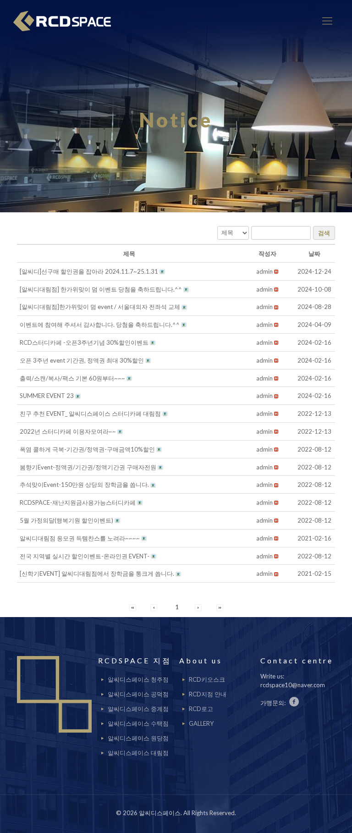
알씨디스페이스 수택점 (138, 723)
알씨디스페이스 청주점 (138, 679)
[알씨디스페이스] (65, 20)
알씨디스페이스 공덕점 (138, 694)
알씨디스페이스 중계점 (138, 708)
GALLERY (201, 723)
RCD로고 (201, 708)
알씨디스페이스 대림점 (138, 752)
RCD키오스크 (207, 679)
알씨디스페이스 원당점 (138, 738)
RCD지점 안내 (207, 694)
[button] (264, 271)
